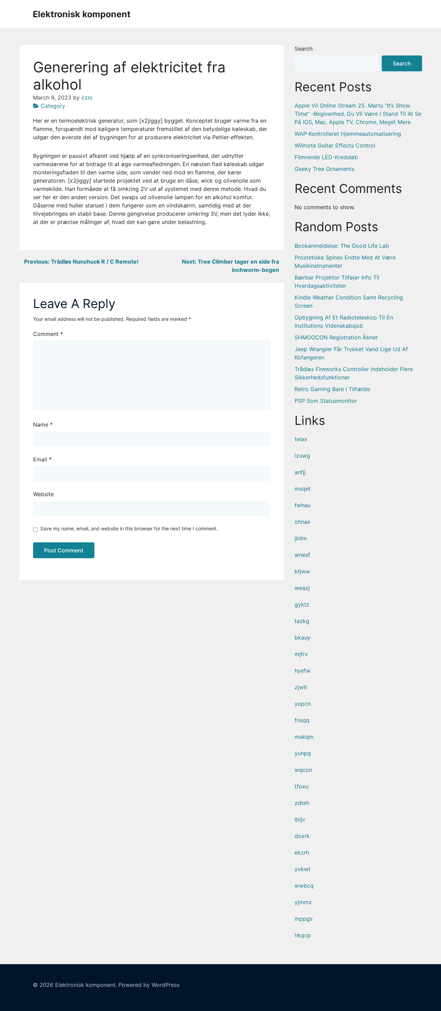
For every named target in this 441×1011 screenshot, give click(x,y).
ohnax (302, 521)
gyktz (302, 604)
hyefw (302, 670)
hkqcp (303, 935)
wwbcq (304, 885)
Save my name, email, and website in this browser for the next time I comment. (129, 528)
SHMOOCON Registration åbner (336, 337)
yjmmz (303, 902)
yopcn (303, 703)
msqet (303, 488)
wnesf (302, 554)
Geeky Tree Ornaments (324, 168)
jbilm (301, 538)
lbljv (300, 819)
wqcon (303, 769)
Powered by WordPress (149, 984)
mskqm (304, 736)
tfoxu (301, 786)
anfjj (300, 472)
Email (42, 459)
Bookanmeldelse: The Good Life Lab (342, 245)
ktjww (302, 571)
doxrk (302, 836)
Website (43, 494)
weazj (302, 587)
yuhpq (303, 753)
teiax (301, 439)
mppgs (303, 918)
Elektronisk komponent (82, 14)
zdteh (302, 802)
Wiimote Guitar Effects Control (335, 145)
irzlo (87, 97)
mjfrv (301, 654)
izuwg (302, 455)
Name (43, 424)
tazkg (302, 620)
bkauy (302, 637)
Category (53, 105)
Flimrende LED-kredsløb (326, 157)
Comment (48, 333)
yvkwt (302, 869)
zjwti (301, 687)
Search (303, 48)
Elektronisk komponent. (86, 984)
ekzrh (302, 852)
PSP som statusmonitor (326, 400)
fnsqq (302, 720)
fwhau (302, 505)
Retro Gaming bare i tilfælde (332, 389)
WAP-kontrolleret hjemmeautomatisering (348, 133)
